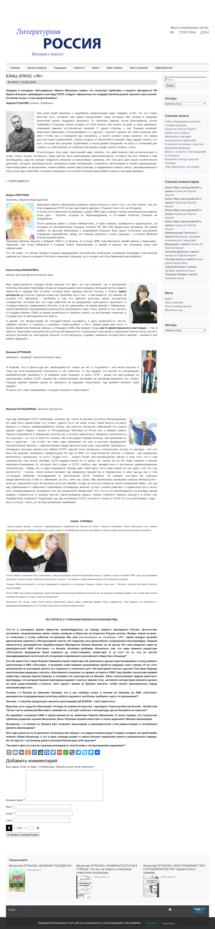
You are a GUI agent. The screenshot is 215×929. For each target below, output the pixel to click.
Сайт (9, 820)
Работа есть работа (177, 132)
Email (10, 813)
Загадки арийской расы (180, 270)
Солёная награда (175, 125)
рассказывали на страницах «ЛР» (101, 637)
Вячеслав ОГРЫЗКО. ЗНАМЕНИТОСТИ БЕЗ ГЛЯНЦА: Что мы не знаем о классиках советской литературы (106, 869)
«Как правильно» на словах (182, 166)
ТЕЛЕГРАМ (187, 32)
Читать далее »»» (34, 870)
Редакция (60, 67)
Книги (95, 67)
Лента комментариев (178, 306)
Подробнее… (169, 923)
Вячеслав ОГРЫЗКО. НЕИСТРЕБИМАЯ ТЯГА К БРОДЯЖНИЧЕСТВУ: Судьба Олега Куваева (174, 869)
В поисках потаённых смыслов (184, 144)
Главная (15, 67)
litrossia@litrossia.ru (28, 909)
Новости (79, 67)
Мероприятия (163, 67)
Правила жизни (174, 278)
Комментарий (15, 800)
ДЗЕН (204, 32)
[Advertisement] (25, 11)
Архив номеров (37, 67)
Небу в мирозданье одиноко (183, 121)
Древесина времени (177, 147)
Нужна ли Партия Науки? (181, 129)
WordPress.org (173, 310)
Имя (9, 806)
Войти (169, 298)
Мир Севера (114, 67)
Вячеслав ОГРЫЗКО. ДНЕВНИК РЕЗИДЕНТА (40, 865)
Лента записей (139, 67)
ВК (172, 32)
